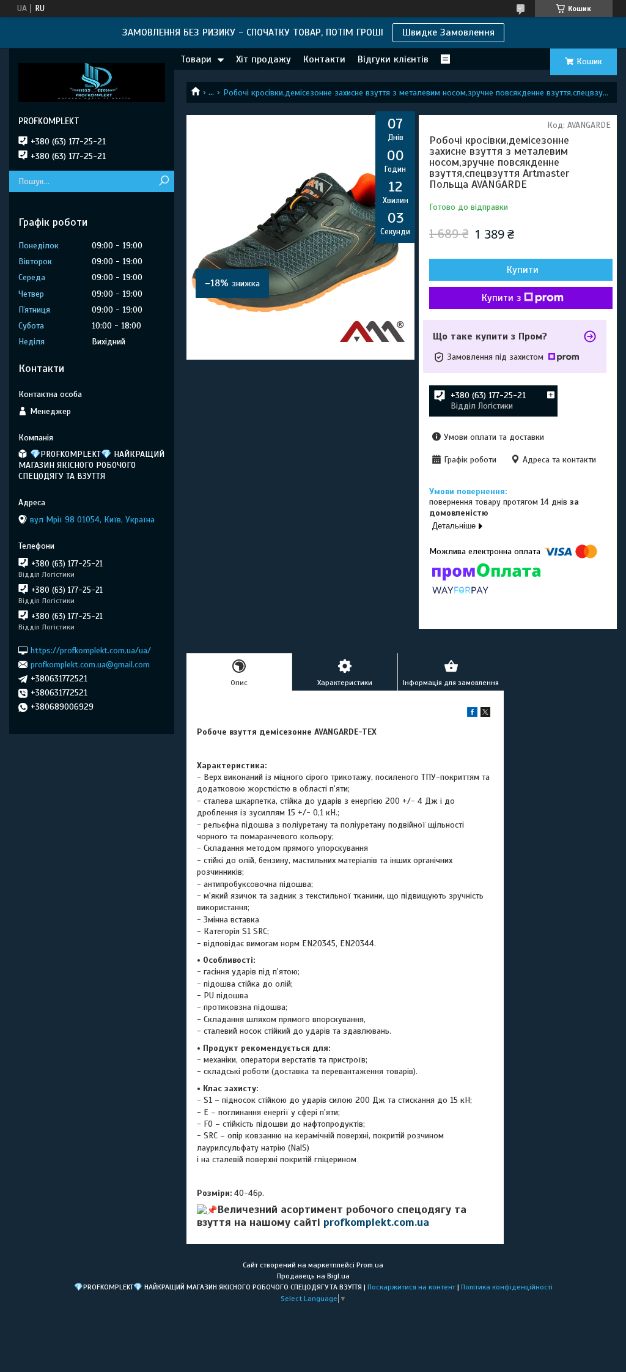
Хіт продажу (263, 59)
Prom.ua (369, 1265)
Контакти (324, 59)
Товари (196, 59)
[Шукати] (163, 181)
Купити (523, 270)
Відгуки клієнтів (393, 59)
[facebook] (472, 714)
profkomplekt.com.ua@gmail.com (90, 664)
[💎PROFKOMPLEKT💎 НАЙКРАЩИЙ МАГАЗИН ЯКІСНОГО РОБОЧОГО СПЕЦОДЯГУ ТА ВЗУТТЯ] (91, 81)
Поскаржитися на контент (411, 1287)
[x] (485, 714)
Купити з (501, 298)
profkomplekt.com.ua (376, 1222)
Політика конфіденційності (507, 1287)
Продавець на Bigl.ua (313, 1276)
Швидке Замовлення (448, 32)
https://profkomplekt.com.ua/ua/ (91, 650)
